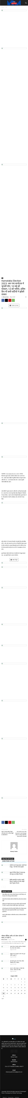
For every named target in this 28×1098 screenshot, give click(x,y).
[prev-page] (2, 885)
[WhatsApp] (13, 296)
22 (21, 988)
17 (3, 988)
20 (15, 988)
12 (11, 985)
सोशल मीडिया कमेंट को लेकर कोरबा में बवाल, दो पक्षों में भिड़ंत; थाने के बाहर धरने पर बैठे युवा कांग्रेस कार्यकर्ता (14, 893)
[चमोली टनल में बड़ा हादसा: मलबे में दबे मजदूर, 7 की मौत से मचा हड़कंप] (5, 865)
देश (6, 7)
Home (2, 7)
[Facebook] (2, 296)
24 (3, 991)
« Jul (2, 996)
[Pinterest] (9, 296)
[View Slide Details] (14, 562)
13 (15, 985)
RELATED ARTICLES (7, 857)
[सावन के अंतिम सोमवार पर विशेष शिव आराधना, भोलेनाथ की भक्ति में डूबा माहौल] (5, 968)
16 (24, 985)
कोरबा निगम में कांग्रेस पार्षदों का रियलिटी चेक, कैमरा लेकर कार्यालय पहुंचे (14, 897)
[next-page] (5, 885)
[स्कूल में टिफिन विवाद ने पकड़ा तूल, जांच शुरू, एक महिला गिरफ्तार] (5, 872)
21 (18, 988)
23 (24, 988)
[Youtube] (15, 1049)
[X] (6, 296)
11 (7, 985)
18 (7, 988)
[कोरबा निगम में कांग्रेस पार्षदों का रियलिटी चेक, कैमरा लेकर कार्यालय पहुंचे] (5, 946)
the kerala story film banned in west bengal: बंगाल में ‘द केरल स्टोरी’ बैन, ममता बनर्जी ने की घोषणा (21, 832)
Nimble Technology (17, 1091)
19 (11, 988)
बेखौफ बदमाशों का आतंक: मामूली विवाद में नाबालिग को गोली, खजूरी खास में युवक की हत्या (17, 879)
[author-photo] (14, 847)
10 (3, 985)
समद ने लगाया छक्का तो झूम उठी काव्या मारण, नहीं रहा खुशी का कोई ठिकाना (7, 831)
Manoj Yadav (6, 292)
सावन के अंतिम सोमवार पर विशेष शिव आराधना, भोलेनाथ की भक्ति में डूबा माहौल (14, 913)
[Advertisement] (14, 485)
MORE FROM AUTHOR (8, 859)
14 (18, 985)
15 (21, 985)
